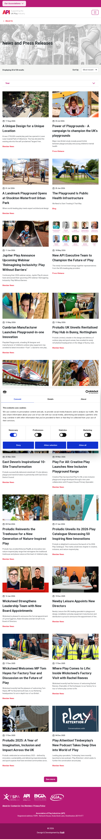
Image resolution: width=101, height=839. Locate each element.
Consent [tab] (17, 399)
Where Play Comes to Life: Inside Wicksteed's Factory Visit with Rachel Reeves (71, 673)
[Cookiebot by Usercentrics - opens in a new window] (87, 392)
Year (7, 83)
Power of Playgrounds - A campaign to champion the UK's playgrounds (75, 130)
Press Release (58, 151)
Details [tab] (51, 399)
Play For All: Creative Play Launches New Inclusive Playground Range (71, 466)
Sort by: (76, 70)
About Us (9, 21)
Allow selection (50, 445)
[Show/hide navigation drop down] (95, 12)
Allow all (82, 445)
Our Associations (12, 3)
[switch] (38, 435)
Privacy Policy (39, 806)
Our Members (26, 806)
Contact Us (15, 806)
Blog (54, 209)
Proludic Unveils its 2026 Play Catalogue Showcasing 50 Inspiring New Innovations (73, 534)
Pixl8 (62, 832)
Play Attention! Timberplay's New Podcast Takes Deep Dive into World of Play (74, 745)
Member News (8, 146)
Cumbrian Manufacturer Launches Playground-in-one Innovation (23, 332)
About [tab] (83, 399)
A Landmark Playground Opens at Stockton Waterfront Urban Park (24, 198)
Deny (18, 445)
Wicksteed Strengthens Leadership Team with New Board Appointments (21, 606)
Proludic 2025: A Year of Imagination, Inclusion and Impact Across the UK (21, 745)
